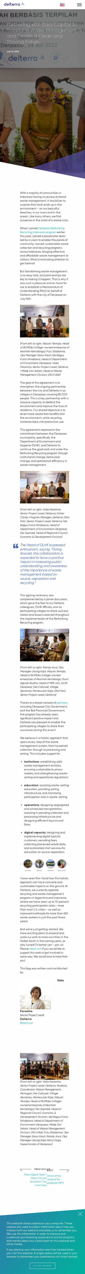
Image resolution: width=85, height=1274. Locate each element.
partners (62, 702)
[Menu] (79, 4)
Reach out (26, 1022)
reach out (35, 948)
